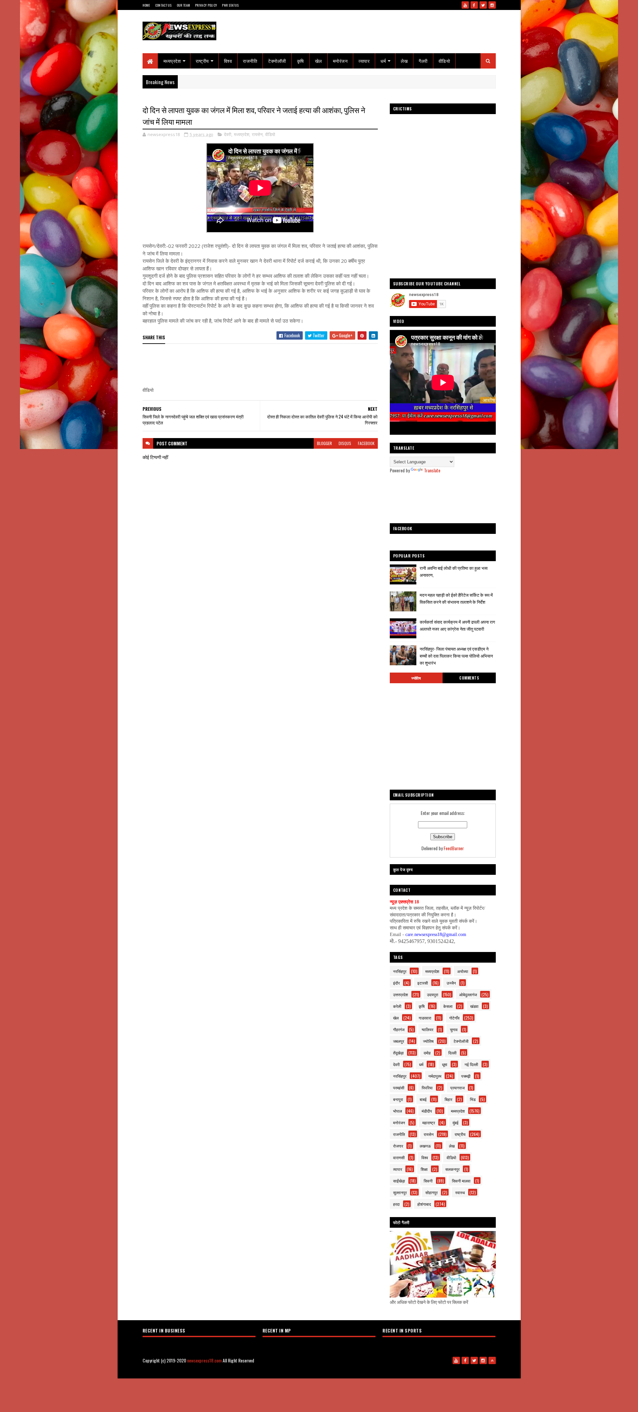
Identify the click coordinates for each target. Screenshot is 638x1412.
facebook (366, 443)
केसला (448, 1006)
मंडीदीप (427, 1111)
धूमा (444, 1064)
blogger (324, 443)
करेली (397, 1006)
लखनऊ (425, 1146)
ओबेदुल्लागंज (468, 994)
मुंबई (456, 1122)
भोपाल (397, 1111)
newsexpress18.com (204, 1360)
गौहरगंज (398, 1029)
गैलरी (423, 60)
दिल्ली (452, 1052)
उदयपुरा (432, 994)
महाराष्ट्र (428, 1122)
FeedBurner (454, 848)
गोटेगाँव (454, 1017)
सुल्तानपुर (400, 1192)
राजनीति (250, 60)
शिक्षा (424, 1169)
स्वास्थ (460, 1192)
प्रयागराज (457, 1087)
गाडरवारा (425, 1017)
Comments (469, 678)
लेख (404, 60)
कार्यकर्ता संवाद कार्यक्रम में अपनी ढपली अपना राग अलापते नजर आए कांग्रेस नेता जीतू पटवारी (457, 625)
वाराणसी (399, 1157)
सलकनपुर (452, 1169)
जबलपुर (398, 1041)
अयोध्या (462, 971)
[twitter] (483, 5)
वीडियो (444, 60)
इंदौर (396, 983)
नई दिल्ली (471, 1064)
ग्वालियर (427, 1029)
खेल (318, 60)
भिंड (473, 1099)
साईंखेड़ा (399, 1180)
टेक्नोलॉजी (277, 60)
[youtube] (465, 5)
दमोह (427, 1052)
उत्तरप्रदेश (400, 994)
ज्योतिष (416, 678)
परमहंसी (398, 1087)
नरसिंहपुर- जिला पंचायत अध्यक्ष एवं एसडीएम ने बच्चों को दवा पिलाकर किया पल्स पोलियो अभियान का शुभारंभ (456, 655)
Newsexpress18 (332, 1371)
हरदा (396, 1204)
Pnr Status (230, 5)
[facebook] (474, 5)
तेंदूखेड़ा (398, 1052)
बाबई (423, 1099)
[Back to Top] (492, 1360)
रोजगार (398, 1146)
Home (146, 5)
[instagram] (492, 5)
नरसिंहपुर (399, 971)
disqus (345, 443)
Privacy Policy (206, 5)
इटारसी (422, 983)
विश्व (228, 60)
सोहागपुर (431, 1192)
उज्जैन (451, 983)
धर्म (383, 60)
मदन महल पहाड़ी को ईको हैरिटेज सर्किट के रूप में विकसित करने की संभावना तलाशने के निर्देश (456, 598)
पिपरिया (427, 1087)
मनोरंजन (340, 60)
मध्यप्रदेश (172, 60)
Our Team (183, 5)
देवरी (227, 134)
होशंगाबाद (424, 1204)
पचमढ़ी (466, 1076)
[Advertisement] (263, 366)
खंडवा (474, 1006)
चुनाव (454, 1029)
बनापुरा (398, 1099)
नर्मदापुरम (434, 1076)
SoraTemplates (281, 1371)
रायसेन (257, 134)
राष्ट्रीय (202, 60)
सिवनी (428, 1180)
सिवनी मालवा (461, 1180)
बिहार (448, 1099)
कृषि (300, 60)
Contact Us (163, 5)
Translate (432, 470)
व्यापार (364, 60)
